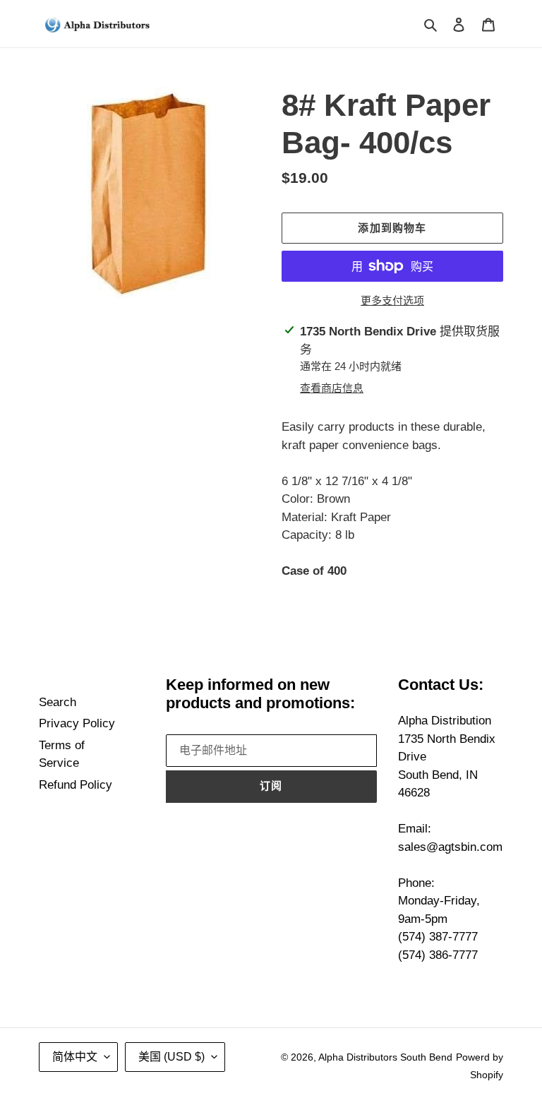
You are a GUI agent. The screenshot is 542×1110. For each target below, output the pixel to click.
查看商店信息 (331, 388)
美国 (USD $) (171, 1057)
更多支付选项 (392, 300)
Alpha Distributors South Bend (385, 1057)
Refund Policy (75, 785)
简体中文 (74, 1057)
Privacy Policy (77, 723)
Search (57, 702)
